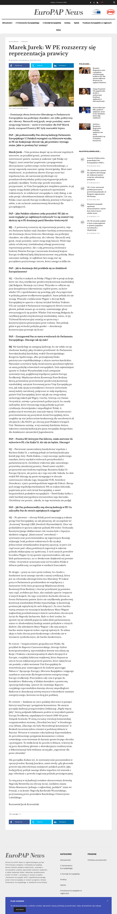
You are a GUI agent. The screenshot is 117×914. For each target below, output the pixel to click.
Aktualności (7, 23)
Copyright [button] (15, 814)
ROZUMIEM (20, 909)
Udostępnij (62, 65)
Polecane (24, 41)
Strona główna (14, 41)
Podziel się (18, 65)
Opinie (76, 23)
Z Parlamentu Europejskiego (27, 23)
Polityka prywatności (97, 860)
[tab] (41, 814)
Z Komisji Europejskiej (52, 23)
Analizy (67, 23)
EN (102, 2)
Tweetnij (40, 65)
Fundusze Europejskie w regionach (97, 23)
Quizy (58, 30)
